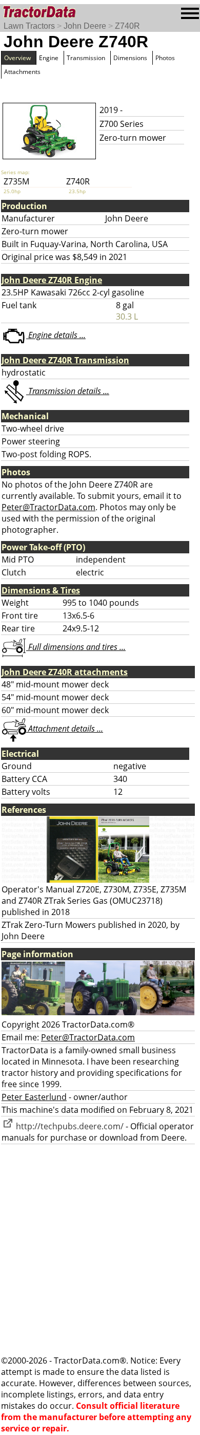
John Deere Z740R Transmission (65, 360)
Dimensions (130, 57)
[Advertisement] (100, 1249)
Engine (48, 57)
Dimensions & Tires (41, 590)
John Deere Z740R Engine (52, 280)
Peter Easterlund (34, 1097)
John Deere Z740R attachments (65, 672)
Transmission (86, 57)
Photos (165, 57)
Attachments (22, 71)
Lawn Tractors (29, 26)
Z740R (127, 26)
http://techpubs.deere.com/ (69, 1126)
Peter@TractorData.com (48, 507)
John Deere (85, 26)
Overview (17, 57)
